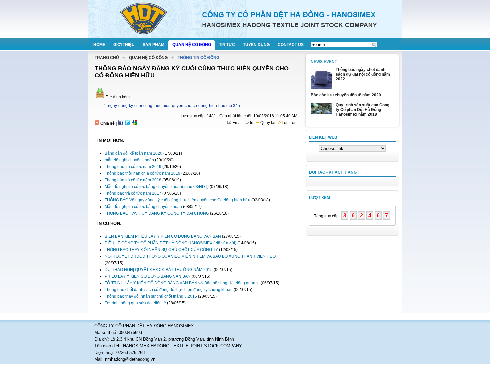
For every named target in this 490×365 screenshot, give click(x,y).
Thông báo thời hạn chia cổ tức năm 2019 (142, 173)
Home (99, 44)
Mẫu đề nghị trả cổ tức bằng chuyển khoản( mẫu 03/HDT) (157, 186)
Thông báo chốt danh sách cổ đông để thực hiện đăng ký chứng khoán (169, 289)
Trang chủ (107, 57)
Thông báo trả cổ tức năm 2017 (133, 193)
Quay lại (267, 122)
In (251, 122)
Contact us (291, 44)
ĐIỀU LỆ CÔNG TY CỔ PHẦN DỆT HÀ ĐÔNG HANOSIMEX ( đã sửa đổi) (170, 243)
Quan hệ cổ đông (191, 44)
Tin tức (227, 44)
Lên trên (289, 122)
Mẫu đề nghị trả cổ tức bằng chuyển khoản (143, 206)
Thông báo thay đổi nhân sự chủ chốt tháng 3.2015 (151, 296)
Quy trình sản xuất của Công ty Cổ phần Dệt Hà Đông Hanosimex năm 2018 (362, 110)
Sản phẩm (153, 44)
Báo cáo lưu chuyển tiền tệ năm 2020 (346, 95)
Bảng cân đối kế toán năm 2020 (133, 153)
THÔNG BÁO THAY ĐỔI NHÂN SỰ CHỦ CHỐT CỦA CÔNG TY (161, 249)
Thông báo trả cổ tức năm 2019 (133, 166)
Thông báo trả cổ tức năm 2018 (133, 180)
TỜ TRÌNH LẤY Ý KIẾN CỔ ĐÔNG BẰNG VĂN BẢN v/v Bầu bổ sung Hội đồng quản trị (182, 283)
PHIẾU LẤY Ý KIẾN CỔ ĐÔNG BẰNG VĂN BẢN (148, 276)
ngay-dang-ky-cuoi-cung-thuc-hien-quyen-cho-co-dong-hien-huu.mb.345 (174, 105)
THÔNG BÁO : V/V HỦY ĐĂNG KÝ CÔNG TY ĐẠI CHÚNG (157, 213)
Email (237, 122)
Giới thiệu (124, 44)
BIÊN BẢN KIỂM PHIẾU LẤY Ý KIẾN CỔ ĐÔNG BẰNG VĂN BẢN (163, 236)
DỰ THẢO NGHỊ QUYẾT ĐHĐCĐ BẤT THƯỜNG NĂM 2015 (159, 269)
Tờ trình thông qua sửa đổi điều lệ (135, 303)
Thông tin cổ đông (198, 57)
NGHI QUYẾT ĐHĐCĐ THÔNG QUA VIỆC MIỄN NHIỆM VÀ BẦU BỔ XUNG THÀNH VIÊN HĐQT (191, 256)
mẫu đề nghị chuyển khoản (129, 160)
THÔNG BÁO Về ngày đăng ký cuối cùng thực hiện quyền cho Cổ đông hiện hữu (177, 200)
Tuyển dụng (256, 44)
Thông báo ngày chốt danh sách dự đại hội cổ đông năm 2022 (363, 74)
